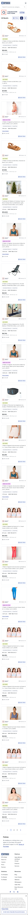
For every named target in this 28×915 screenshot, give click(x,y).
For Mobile (4, 879)
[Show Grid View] (21, 18)
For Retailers (4, 874)
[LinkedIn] (17, 891)
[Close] (26, 896)
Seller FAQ (17, 884)
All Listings (4, 857)
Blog (16, 874)
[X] (14, 891)
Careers (3, 862)
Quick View (22, 57)
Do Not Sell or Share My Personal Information (14, 912)
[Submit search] (25, 7)
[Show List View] (25, 18)
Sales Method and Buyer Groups (18, 859)
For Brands (4, 877)
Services (17, 866)
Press (2, 864)
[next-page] (20, 830)
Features (17, 863)
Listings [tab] (22, 12)
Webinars (17, 879)
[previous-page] (7, 830)
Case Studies (18, 877)
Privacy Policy (5, 909)
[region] (14, 904)
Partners (3, 867)
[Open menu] (26, 3)
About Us (3, 859)
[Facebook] (10, 891)
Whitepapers (18, 882)
